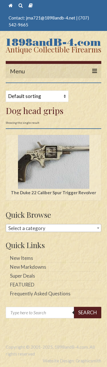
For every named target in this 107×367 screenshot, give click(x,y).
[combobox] (53, 228)
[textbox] (53, 228)
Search (87, 312)
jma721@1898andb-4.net (50, 17)
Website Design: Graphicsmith (72, 360)
